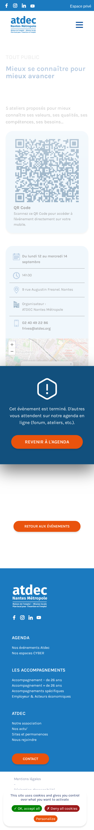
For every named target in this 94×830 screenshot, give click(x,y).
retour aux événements (47, 526)
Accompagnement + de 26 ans (37, 685)
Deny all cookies (63, 808)
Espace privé (80, 6)
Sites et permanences (30, 734)
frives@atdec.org (36, 328)
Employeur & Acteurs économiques (41, 696)
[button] (70, 364)
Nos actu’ (19, 729)
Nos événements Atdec (31, 647)
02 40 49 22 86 (35, 323)
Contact (30, 759)
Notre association (27, 723)
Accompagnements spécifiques (38, 691)
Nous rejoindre (24, 739)
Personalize (45, 819)
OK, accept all (28, 808)
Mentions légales (27, 779)
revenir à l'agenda (47, 441)
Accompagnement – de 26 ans (37, 680)
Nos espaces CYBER (28, 653)
